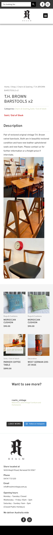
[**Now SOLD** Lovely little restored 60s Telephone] (44, 418)
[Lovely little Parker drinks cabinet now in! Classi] (20, 418)
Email (6, 483)
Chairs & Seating (24, 87)
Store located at (12, 466)
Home (6, 87)
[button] (45, 15)
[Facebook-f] (42, 4)
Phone (7, 475)
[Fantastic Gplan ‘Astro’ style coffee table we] (20, 411)
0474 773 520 (10, 479)
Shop (13, 87)
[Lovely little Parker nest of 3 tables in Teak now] (32, 411)
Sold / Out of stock (38, 109)
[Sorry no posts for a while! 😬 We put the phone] (32, 418)
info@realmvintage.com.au (15, 487)
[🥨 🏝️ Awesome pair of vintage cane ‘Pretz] (9, 411)
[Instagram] (47, 4)
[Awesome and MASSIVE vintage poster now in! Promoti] (9, 418)
